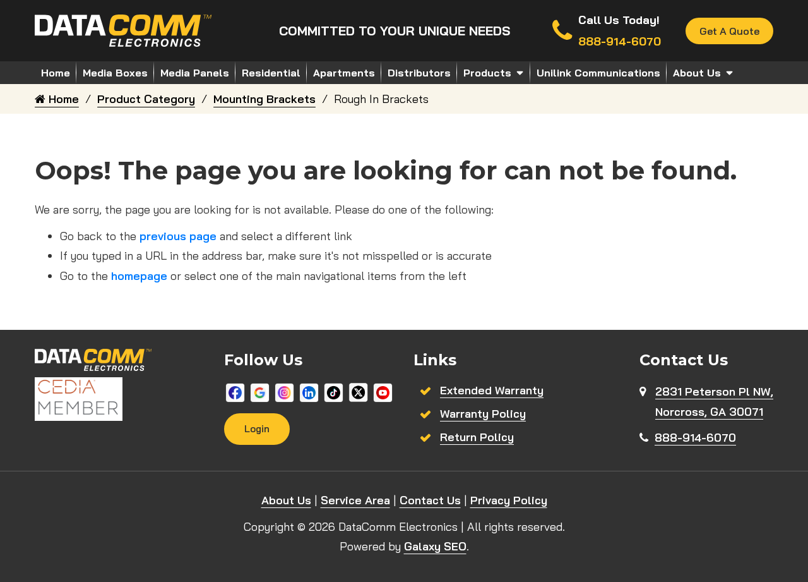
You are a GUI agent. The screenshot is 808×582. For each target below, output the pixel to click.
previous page (178, 236)
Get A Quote (729, 31)
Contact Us (430, 500)
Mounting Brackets (264, 99)
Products (487, 72)
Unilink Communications (598, 72)
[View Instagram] (284, 391)
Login (257, 429)
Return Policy (477, 437)
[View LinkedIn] (309, 391)
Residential (271, 72)
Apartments (344, 72)
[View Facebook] (235, 391)
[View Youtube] (383, 391)
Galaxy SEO (435, 546)
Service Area (355, 500)
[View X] (358, 391)
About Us (697, 72)
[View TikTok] (334, 391)
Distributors (419, 72)
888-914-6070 (695, 437)
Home (55, 72)
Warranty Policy (483, 413)
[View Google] (260, 391)
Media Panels (194, 72)
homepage (139, 276)
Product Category (146, 99)
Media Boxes (115, 72)
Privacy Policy (508, 500)
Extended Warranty (492, 390)
